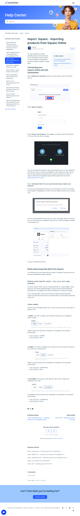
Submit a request (58, 438)
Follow (72, 48)
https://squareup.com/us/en (36, 177)
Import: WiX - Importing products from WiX (40, 464)
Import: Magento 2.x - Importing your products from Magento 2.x (46, 454)
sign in (33, 480)
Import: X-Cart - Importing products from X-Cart (12, 82)
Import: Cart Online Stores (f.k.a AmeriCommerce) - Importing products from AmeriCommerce (13, 103)
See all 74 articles (10, 109)
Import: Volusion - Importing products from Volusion (12, 95)
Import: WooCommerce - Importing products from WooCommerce (13, 89)
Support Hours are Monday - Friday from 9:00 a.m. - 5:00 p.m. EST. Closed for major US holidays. (34, 508)
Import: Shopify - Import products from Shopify (12, 71)
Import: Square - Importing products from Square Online (12, 60)
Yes (49, 431)
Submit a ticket (40, 497)
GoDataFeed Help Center (11, 33)
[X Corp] (30, 409)
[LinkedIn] (32, 409)
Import (21, 33)
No (54, 431)
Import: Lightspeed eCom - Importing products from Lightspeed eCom (47, 457)
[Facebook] (28, 409)
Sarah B (34, 47)
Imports (27, 33)
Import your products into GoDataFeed (39, 460)
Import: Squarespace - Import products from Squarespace (44, 451)
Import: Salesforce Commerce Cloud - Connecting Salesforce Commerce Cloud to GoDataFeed (12, 46)
